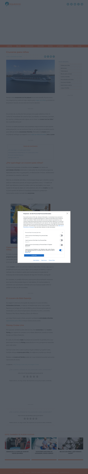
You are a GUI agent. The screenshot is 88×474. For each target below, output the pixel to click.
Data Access (44, 260)
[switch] (61, 235)
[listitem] (44, 232)
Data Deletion (36, 260)
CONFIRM (34, 255)
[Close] (67, 213)
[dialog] (44, 237)
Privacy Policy (52, 260)
